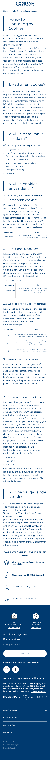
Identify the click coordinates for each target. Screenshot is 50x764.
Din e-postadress (11, 639)
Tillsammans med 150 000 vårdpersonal (28, 575)
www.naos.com (38, 691)
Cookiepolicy (8, 742)
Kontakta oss (36, 628)
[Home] (25, 4)
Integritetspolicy (10, 748)
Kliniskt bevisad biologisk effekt (24, 587)
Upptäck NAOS (14, 628)
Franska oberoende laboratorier (24, 599)
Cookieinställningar (11, 745)
